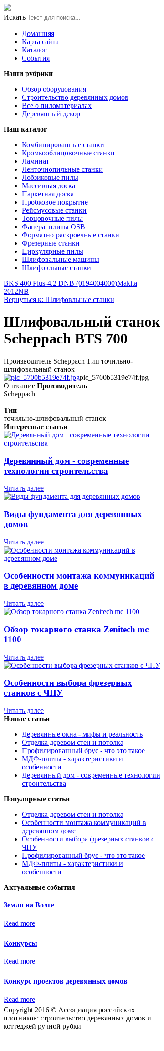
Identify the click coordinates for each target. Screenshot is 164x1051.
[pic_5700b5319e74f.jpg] (42, 377)
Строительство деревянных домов (75, 97)
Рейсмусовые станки (54, 210)
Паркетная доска (48, 194)
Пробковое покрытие (55, 202)
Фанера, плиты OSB (53, 227)
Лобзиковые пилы (50, 177)
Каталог (34, 50)
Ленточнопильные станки (62, 169)
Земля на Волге (29, 905)
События (36, 58)
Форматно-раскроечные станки (70, 235)
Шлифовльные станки (56, 268)
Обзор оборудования (54, 89)
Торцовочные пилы (52, 218)
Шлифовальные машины (60, 259)
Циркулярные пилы (52, 251)
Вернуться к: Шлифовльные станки (59, 299)
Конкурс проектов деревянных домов (66, 981)
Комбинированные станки (63, 145)
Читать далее (24, 488)
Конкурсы (20, 943)
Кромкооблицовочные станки (68, 153)
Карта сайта (40, 42)
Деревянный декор (51, 114)
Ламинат (35, 161)
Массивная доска (48, 186)
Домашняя (38, 33)
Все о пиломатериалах (57, 105)
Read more (19, 923)
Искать (15, 17)
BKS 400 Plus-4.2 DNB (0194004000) (60, 283)
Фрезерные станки (51, 243)
